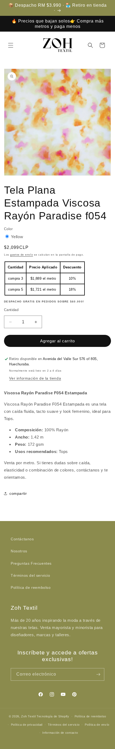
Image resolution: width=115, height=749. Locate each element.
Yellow (17, 236)
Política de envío (97, 724)
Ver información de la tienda (35, 378)
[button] (11, 45)
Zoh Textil (29, 716)
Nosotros (19, 551)
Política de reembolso (31, 587)
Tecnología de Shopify (53, 716)
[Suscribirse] (98, 674)
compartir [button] (18, 493)
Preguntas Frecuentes (31, 563)
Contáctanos (22, 539)
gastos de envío (21, 254)
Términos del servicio (30, 575)
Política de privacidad (27, 724)
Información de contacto (60, 732)
